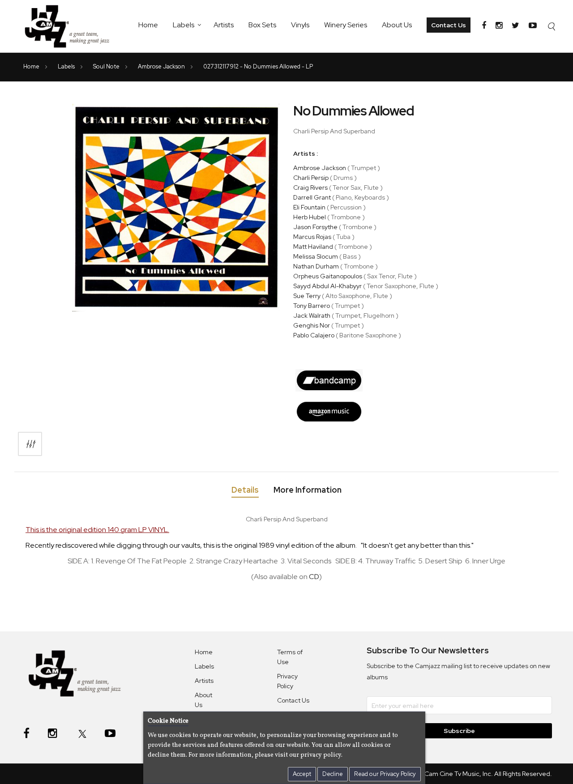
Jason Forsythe (315, 227)
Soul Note (107, 66)
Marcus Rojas (312, 237)
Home (148, 25)
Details (245, 490)
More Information (308, 490)
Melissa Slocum (315, 256)
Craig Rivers (310, 187)
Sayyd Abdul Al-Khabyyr (327, 286)
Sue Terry (307, 296)
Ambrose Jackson (162, 66)
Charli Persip (311, 178)
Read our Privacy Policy (385, 774)
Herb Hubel (309, 217)
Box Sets (262, 25)
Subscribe (459, 731)
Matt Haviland (313, 247)
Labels (183, 25)
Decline (332, 774)
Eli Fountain (309, 207)
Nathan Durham (316, 266)
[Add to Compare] (30, 444)
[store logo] (71, 26)
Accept (302, 774)
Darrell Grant (312, 197)
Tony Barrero (311, 306)
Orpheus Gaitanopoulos (327, 276)
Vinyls (300, 25)
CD (314, 576)
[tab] (245, 492)
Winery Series (345, 25)
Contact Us (448, 25)
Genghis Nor (311, 325)
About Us (397, 25)
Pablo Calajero (313, 335)
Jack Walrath (311, 315)
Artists (224, 25)
